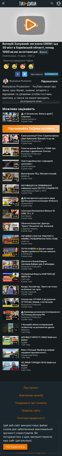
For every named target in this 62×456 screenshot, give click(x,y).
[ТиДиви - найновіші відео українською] (27, 4)
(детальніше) (23, 440)
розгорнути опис (31, 101)
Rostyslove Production (20, 81)
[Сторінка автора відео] (5, 81)
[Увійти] (59, 3)
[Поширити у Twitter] (24, 74)
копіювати (51, 74)
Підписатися (49, 81)
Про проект (31, 387)
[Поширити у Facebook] (17, 74)
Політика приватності (31, 418)
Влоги (43, 52)
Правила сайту (31, 410)
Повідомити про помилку (31, 402)
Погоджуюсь (15, 446)
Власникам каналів (31, 395)
